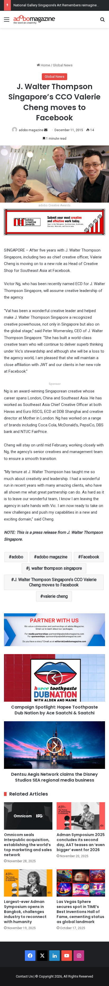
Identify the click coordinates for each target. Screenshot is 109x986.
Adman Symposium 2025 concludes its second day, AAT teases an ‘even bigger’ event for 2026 (81, 842)
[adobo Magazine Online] (34, 19)
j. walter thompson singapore (55, 568)
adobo (17, 556)
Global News (62, 65)
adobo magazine (31, 130)
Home (45, 65)
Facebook (90, 556)
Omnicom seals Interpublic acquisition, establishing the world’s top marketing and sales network (28, 844)
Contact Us (24, 976)
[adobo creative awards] (54, 222)
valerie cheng (55, 596)
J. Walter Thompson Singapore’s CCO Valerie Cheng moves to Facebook (55, 582)
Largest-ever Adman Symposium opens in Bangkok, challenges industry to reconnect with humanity (25, 911)
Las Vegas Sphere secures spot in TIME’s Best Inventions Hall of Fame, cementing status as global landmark (80, 911)
